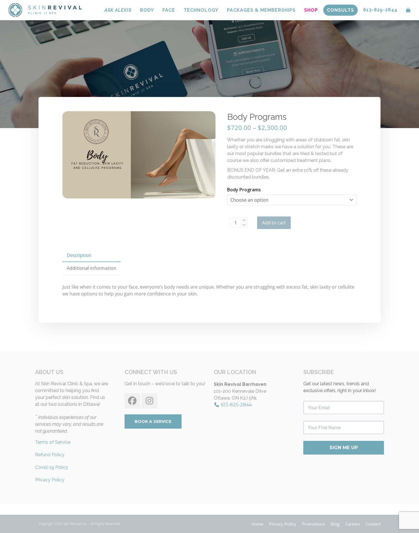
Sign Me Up (343, 447)
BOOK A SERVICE (153, 421)
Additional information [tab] (91, 268)
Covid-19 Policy (51, 467)
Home (257, 524)
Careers (352, 524)
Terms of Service (52, 442)
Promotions (313, 524)
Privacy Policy (49, 480)
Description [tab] (79, 255)
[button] (408, 10)
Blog (335, 524)
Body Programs (244, 190)
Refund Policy (49, 454)
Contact (373, 524)
